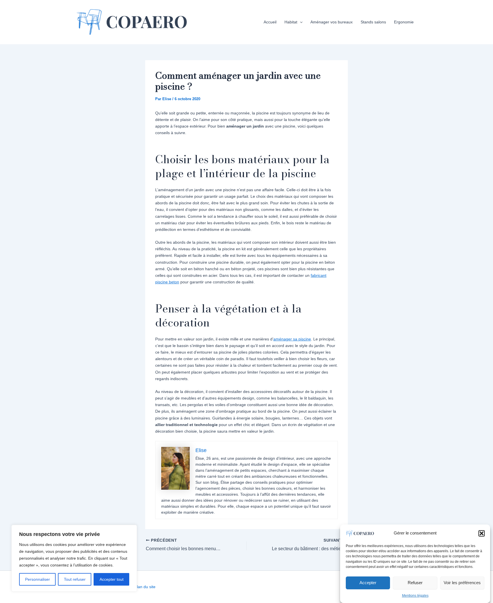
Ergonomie (404, 22)
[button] (481, 533)
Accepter (367, 582)
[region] (74, 558)
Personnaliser (37, 579)
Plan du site (144, 586)
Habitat (290, 22)
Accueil (270, 22)
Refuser (415, 582)
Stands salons (373, 22)
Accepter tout (112, 579)
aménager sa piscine (292, 339)
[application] (299, 22)
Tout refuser (75, 579)
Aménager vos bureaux (331, 22)
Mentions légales (415, 596)
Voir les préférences (462, 582)
